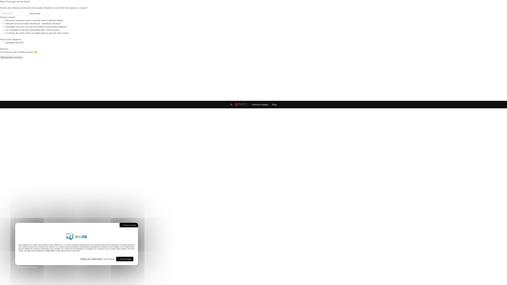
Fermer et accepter (129, 225)
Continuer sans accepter (28, 267)
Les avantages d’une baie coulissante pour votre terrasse (32, 29)
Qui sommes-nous (321, 79)
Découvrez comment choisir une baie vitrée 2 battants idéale (34, 20)
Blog (274, 104)
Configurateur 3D (204, 79)
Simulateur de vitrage (236, 79)
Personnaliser (109, 259)
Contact (345, 79)
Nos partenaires (293, 79)
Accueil (161, 79)
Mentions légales (260, 104)
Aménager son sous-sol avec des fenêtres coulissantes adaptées (36, 26)
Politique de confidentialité (91, 259)
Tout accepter (126, 259)
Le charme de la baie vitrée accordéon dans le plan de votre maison (37, 33)
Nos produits (180, 79)
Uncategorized (12, 42)
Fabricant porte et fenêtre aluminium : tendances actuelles (33, 23)
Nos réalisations (266, 79)
